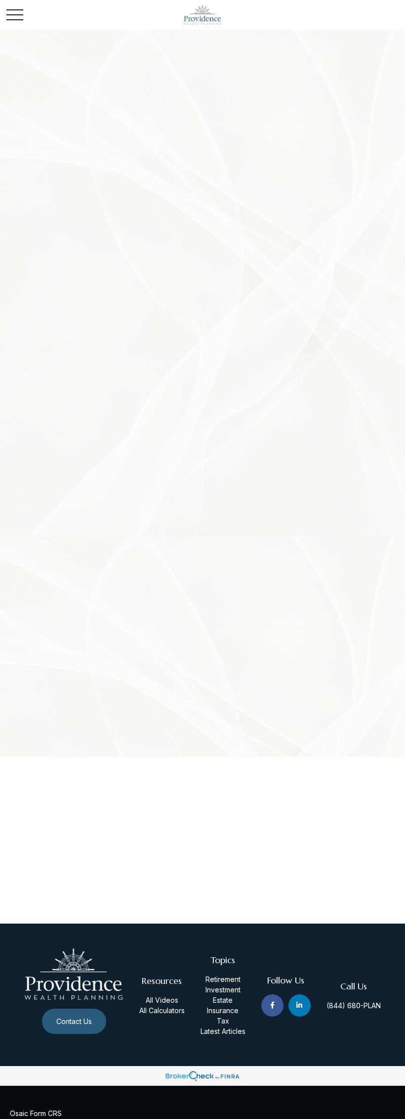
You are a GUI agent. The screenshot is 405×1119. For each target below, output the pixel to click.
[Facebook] (272, 1005)
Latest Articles (223, 1031)
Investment (223, 989)
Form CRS (46, 1113)
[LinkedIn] (299, 1005)
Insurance (223, 1010)
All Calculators (162, 1010)
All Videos (162, 1000)
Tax (223, 1021)
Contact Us (74, 1021)
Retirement (223, 979)
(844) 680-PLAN (353, 1005)
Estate (223, 1000)
